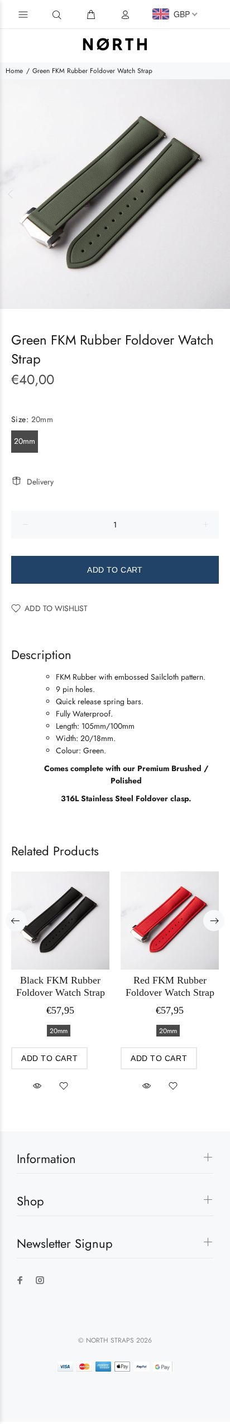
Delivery (40, 481)
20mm (24, 441)
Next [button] (219, 194)
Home (14, 71)
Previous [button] (10, 194)
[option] (115, 194)
